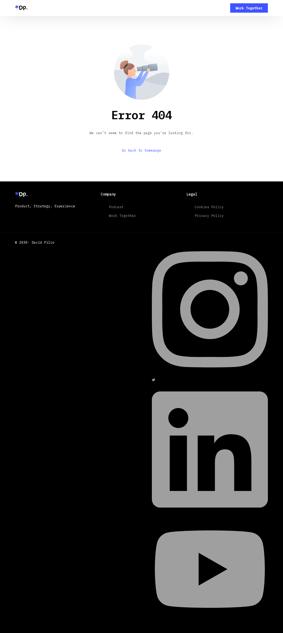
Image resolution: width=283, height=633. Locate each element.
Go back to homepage (141, 150)
